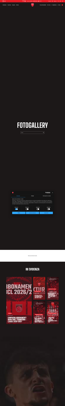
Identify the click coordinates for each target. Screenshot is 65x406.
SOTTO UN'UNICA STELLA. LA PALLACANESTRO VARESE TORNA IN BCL (39, 320)
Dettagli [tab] (32, 195)
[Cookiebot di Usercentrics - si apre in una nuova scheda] (46, 192)
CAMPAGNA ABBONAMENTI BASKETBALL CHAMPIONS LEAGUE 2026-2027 (17, 319)
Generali (9, 313)
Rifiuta (19, 212)
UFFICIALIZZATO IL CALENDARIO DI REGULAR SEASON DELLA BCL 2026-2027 (52, 295)
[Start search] (62, 1)
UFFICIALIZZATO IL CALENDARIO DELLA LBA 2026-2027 (39, 296)
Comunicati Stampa (38, 314)
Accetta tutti (46, 212)
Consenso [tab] (18, 195)
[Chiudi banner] (52, 192)
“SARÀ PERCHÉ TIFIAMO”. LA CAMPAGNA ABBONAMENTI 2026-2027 (52, 320)
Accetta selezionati (32, 212)
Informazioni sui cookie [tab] (47, 195)
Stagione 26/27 (37, 291)
